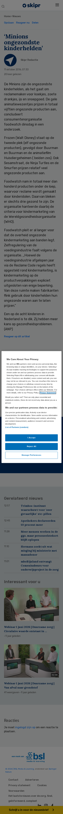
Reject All (31, 446)
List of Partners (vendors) (16, 427)
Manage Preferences (31, 455)
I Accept (32, 438)
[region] (31, 407)
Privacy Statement (48, 393)
